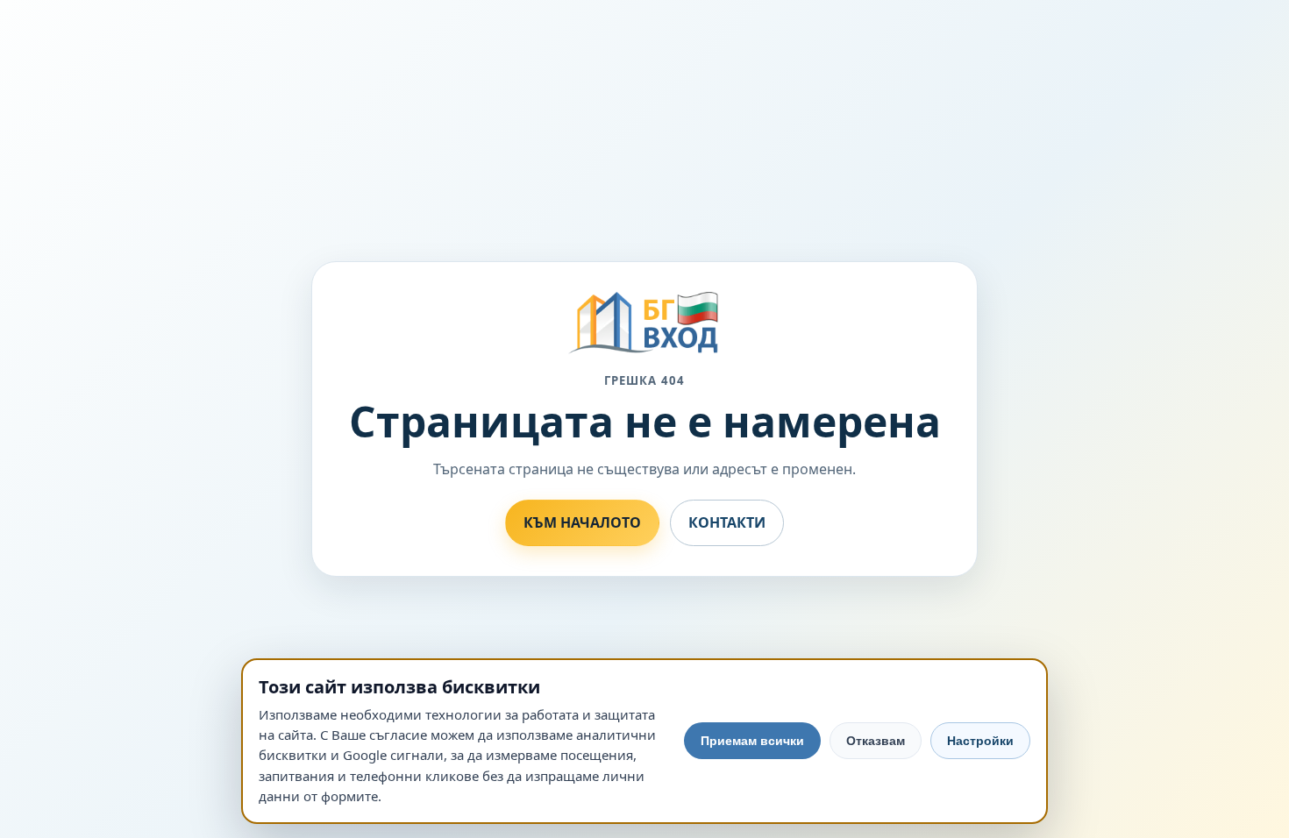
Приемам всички (752, 741)
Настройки (980, 741)
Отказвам (875, 741)
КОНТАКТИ (727, 522)
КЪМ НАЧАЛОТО (582, 522)
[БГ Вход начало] (644, 323)
